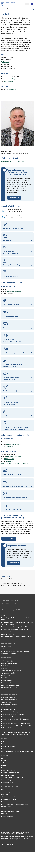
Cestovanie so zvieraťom (8, 673)
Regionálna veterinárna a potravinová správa (13, 749)
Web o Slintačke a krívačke (8, 603)
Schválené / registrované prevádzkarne (12, 777)
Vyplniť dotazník (14, 563)
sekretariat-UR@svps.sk (13, 89)
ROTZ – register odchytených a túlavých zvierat (14, 804)
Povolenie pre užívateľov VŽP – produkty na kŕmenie (15, 723)
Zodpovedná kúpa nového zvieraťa (11, 670)
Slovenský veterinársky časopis (10, 772)
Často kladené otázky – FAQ (9, 687)
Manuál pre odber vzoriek (8, 634)
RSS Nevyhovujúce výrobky (8, 792)
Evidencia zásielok (6, 806)
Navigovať (5, 62)
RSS (2, 789)
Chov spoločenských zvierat (9, 699)
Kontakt (3, 744)
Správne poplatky (6, 780)
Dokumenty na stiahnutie (8, 775)
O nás (3, 741)
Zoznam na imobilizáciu (8, 632)
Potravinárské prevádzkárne (9, 704)
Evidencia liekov (5, 809)
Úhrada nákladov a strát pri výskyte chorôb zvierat (15, 651)
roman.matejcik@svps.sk (13, 292)
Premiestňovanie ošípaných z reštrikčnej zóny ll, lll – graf (17, 622)
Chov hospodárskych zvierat (9, 697)
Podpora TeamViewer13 (8, 816)
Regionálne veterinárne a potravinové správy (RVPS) (15, 585)
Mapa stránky (5, 794)
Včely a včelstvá (5, 707)
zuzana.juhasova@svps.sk (13, 457)
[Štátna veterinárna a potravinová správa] (9, 4)
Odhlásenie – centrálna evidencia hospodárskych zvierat (17, 730)
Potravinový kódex (6, 768)
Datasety (3, 760)
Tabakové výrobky (6, 702)
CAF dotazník (5, 763)
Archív (3, 615)
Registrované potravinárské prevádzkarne (12, 714)
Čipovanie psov (5, 675)
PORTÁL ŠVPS (5, 814)
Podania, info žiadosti (7, 782)
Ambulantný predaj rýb (7, 661)
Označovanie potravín (7, 683)
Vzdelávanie (4, 755)
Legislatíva (4, 765)
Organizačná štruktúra (7, 579)
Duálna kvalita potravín (7, 666)
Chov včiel (4, 668)
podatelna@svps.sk (12, 79)
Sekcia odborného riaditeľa (10, 581)
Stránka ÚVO (9, 461)
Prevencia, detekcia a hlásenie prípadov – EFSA (14, 627)
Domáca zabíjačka (6, 680)
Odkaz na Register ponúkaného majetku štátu (14, 463)
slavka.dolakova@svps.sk (13, 444)
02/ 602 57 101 (9, 446)
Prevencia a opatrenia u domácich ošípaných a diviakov (16, 636)
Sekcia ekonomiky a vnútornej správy (13, 583)
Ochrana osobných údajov (8, 799)
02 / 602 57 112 (9, 459)
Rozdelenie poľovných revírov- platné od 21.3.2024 (15, 629)
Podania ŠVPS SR (14, 197)
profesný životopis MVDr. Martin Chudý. (13, 161)
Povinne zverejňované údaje (9, 770)
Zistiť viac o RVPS (8, 539)
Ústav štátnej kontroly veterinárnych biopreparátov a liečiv (17, 751)
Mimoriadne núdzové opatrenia (10, 685)
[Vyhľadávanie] (33, 9)
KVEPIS (3, 802)
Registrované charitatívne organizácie (11, 712)
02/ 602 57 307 (9, 81)
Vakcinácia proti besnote (8, 678)
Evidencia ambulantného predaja (10, 811)
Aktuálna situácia (6, 613)
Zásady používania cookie (8, 797)
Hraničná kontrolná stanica (8, 746)
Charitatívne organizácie (8, 709)
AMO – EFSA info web (7, 624)
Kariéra (3, 758)
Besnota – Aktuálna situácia (9, 663)
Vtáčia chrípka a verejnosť (8, 653)
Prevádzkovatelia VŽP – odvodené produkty (13, 717)
